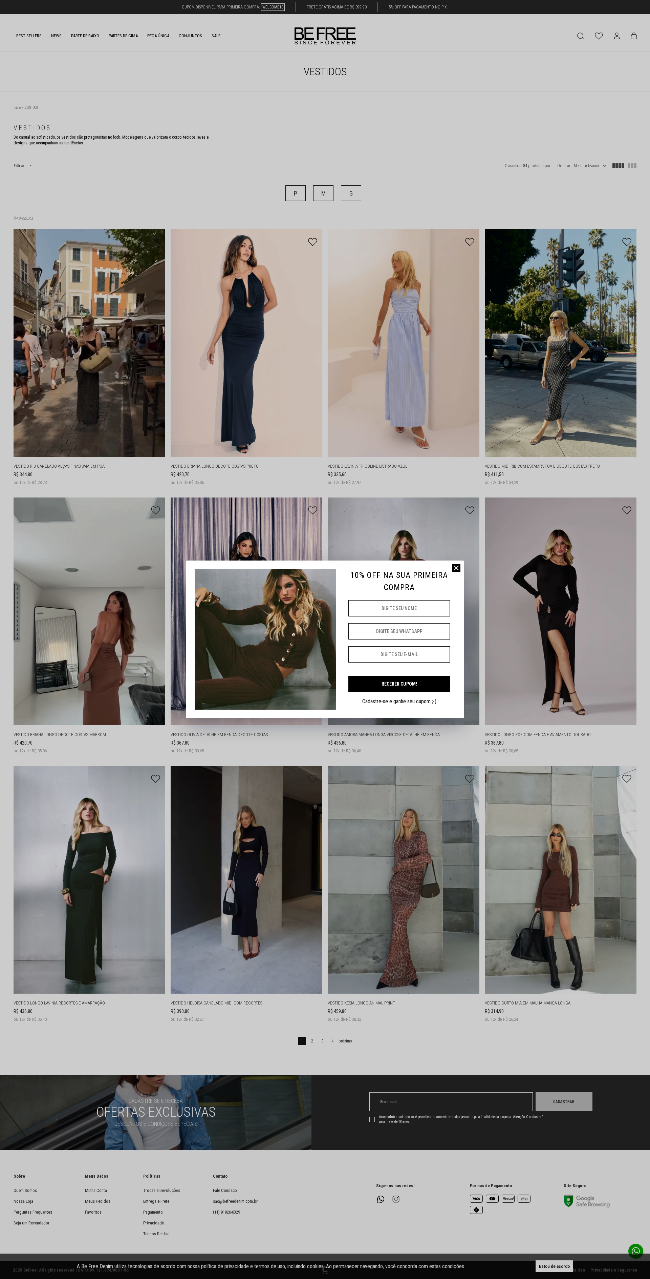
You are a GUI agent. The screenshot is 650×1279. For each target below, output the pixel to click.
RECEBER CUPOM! (399, 684)
